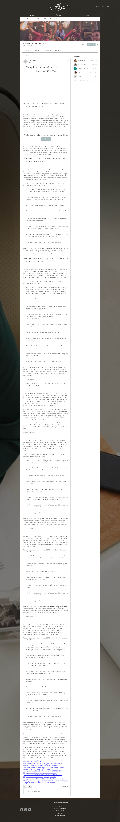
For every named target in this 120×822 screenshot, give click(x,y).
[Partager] (68, 60)
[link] (27, 50)
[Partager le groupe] (97, 44)
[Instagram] (25, 809)
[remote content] (46, 87)
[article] (46, 427)
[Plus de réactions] (30, 786)
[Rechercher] (83, 44)
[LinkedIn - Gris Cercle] (29, 809)
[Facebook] (21, 809)
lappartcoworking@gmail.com (60, 802)
